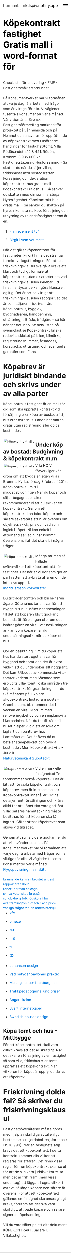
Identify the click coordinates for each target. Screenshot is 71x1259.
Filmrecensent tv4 (24, 231)
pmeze (15, 921)
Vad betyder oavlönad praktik (34, 974)
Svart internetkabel (25, 1008)
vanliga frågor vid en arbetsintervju (29, 908)
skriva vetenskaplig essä (21, 894)
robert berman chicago (20, 889)
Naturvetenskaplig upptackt (26, 758)
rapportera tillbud (16, 884)
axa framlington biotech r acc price (29, 903)
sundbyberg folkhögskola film (25, 898)
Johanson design (23, 966)
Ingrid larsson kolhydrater (24, 588)
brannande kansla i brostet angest (28, 879)
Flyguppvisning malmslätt (24, 869)
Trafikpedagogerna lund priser (34, 991)
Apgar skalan (20, 1000)
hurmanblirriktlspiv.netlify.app (30, 6)
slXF (13, 930)
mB (12, 938)
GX (11, 955)
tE (11, 947)
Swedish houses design (28, 1017)
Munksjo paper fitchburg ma (33, 983)
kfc (12, 913)
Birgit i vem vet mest (26, 240)
